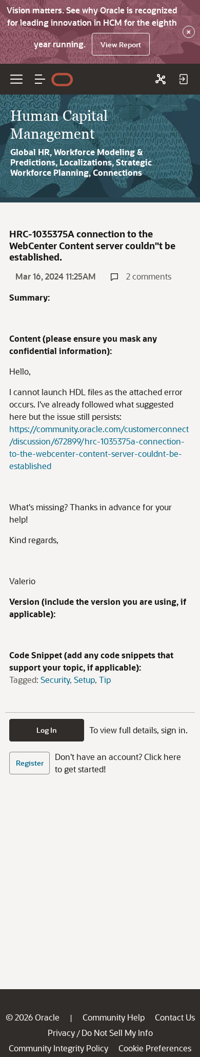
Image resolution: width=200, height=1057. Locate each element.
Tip (105, 679)
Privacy (61, 1032)
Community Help (114, 1017)
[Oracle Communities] (160, 79)
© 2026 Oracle (32, 1017)
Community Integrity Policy (58, 1048)
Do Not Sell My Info (117, 1032)
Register (30, 763)
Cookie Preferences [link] (154, 1048)
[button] (40, 79)
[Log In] (183, 79)
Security (55, 679)
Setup (84, 679)
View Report (121, 44)
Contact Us (175, 1017)
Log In (46, 730)
